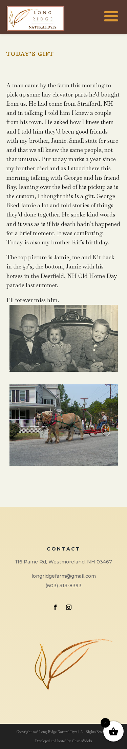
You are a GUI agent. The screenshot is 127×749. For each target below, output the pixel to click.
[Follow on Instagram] (68, 607)
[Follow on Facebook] (55, 607)
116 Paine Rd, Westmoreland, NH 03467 (63, 562)
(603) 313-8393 (63, 585)
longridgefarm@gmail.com (63, 576)
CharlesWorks (82, 741)
